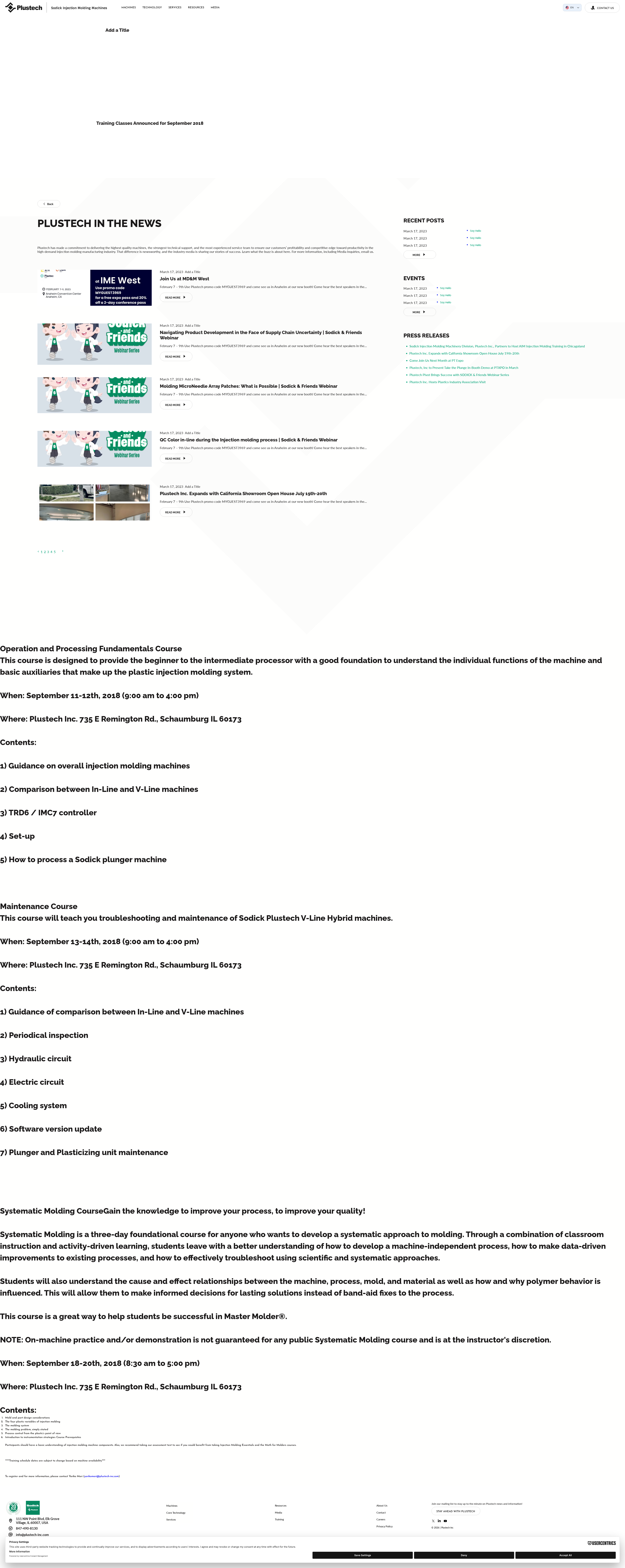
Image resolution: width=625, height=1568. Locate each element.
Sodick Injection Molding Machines (79, 8)
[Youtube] (445, 1521)
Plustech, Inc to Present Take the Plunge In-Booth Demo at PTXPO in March (464, 368)
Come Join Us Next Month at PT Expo (436, 360)
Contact (381, 1512)
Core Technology (175, 1512)
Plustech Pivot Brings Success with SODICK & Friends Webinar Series (459, 375)
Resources (280, 1505)
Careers (380, 1519)
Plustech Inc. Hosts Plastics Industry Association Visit (448, 382)
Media (278, 1512)
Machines (171, 1505)
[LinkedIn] (439, 1521)
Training (279, 1519)
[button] (38, 551)
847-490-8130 (27, 1528)
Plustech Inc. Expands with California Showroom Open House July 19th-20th (464, 353)
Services (171, 1519)
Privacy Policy (384, 1526)
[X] (433, 1521)
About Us (381, 1505)
